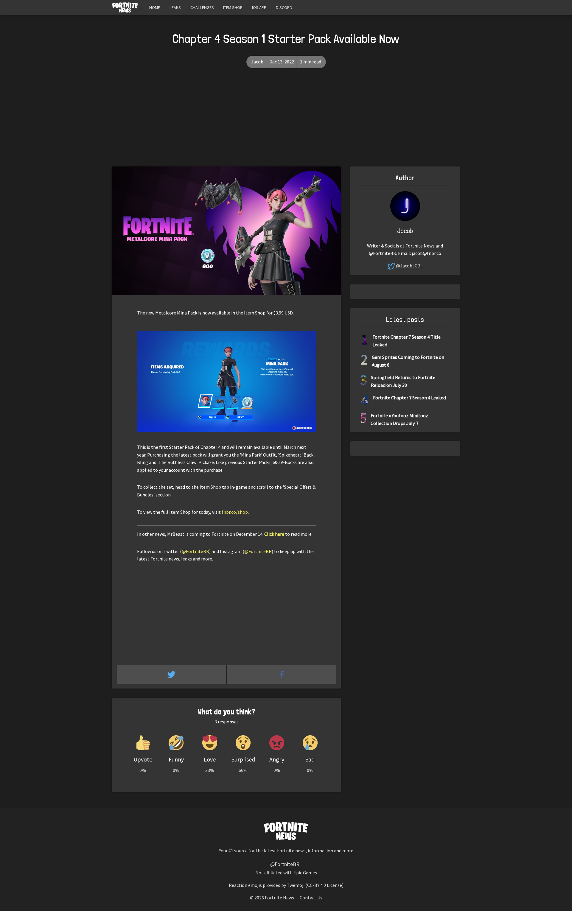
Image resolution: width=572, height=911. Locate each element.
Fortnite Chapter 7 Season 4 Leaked (409, 398)
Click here (274, 534)
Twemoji (295, 885)
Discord (284, 7)
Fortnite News (279, 898)
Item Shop (233, 7)
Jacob (257, 62)
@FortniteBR (195, 551)
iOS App (259, 7)
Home (154, 7)
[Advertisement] (286, 121)
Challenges (202, 7)
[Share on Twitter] (172, 674)
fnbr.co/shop (235, 512)
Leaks (175, 7)
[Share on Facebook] (281, 674)
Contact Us (311, 898)
